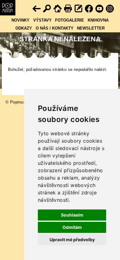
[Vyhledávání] (47, 9)
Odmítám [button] (72, 227)
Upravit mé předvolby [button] (72, 239)
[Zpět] (37, 9)
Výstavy (42, 20)
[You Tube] (99, 9)
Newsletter (91, 28)
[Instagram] (110, 9)
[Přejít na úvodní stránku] (58, 9)
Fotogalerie (69, 20)
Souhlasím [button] (72, 214)
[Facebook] (89, 9)
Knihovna (98, 20)
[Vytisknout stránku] (68, 9)
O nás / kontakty (55, 28)
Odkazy (23, 28)
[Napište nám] (78, 9)
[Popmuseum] (7, 7)
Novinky (20, 20)
